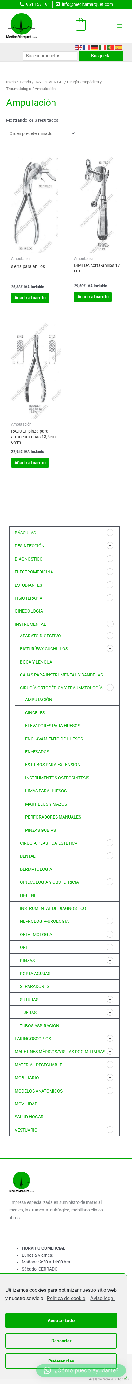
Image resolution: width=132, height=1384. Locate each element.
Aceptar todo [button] (61, 1320)
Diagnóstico (29, 559)
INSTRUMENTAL (30, 624)
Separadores (34, 986)
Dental (28, 856)
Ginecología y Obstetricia (49, 882)
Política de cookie (66, 1298)
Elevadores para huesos (52, 725)
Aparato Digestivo (40, 635)
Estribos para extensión (52, 764)
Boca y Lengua (36, 662)
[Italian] (103, 47)
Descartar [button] (61, 1340)
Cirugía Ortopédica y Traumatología (61, 687)
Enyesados (37, 751)
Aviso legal (102, 1298)
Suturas (29, 999)
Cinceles (35, 712)
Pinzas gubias (40, 830)
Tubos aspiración (39, 1025)
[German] (95, 47)
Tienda (25, 82)
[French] (87, 47)
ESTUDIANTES (28, 585)
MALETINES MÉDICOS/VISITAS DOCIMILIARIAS (60, 1051)
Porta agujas (35, 973)
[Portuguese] (111, 47)
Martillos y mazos (46, 804)
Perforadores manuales (53, 817)
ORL (24, 947)
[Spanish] (119, 47)
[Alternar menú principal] (120, 26)
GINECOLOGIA (29, 611)
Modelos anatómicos (39, 1091)
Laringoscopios (33, 1038)
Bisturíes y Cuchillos (44, 648)
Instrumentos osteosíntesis (57, 777)
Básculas (25, 532)
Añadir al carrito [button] (30, 297)
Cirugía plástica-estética (48, 843)
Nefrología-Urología (44, 921)
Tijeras (28, 1012)
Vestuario (26, 1130)
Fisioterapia (28, 598)
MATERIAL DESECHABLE (38, 1064)
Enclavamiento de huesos (54, 738)
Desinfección (30, 545)
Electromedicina (34, 571)
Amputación (38, 699)
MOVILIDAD (26, 1103)
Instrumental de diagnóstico (53, 908)
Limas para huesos (46, 790)
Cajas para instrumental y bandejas (61, 674)
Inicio (11, 82)
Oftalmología (36, 934)
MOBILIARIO (27, 1077)
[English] (79, 47)
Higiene (28, 895)
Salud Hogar (29, 1116)
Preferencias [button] (61, 1360)
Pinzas (27, 960)
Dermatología (36, 869)
